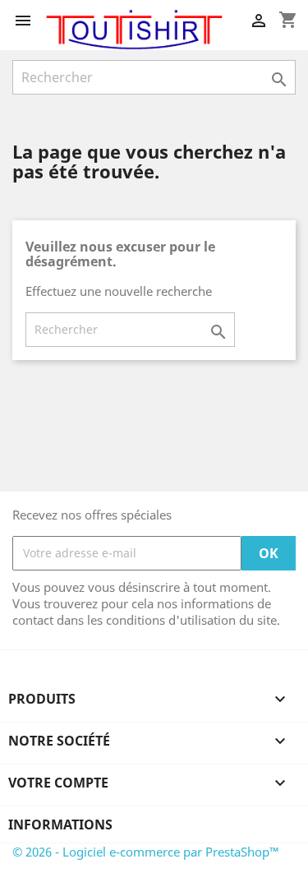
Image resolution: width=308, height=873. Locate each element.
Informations (60, 824)
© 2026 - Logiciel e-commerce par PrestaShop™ (145, 851)
